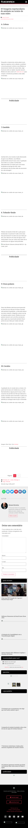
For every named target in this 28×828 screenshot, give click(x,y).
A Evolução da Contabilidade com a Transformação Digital (11, 635)
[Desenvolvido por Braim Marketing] (20, 823)
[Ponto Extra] (14, 685)
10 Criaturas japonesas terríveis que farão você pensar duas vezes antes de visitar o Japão (13, 766)
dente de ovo (20, 71)
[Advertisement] (14, 114)
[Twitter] (18, 816)
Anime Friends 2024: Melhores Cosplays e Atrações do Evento (13, 653)
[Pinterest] (14, 816)
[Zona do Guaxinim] (18, 685)
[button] (4, 492)
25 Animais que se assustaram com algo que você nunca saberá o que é (12, 709)
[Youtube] (22, 816)
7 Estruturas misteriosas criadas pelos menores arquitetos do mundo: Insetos (12, 746)
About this (7, 667)
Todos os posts (13, 515)
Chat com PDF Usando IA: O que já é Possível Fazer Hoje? (11, 598)
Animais (8, 481)
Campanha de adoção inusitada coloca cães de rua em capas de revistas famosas (13, 728)
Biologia (16, 480)
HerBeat (16, 444)
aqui (22, 667)
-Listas (12, 480)
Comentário (5, 536)
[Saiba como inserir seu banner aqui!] (9, 685)
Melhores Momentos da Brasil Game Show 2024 (13, 617)
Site (3, 567)
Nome (4, 555)
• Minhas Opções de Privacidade (14, 811)
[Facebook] (9, 816)
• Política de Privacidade (14, 809)
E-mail (4, 561)
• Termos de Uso (14, 808)
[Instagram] (5, 816)
